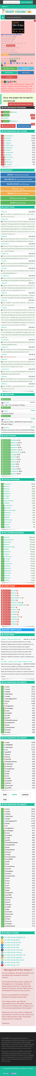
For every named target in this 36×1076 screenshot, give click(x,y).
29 (3, 876)
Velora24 (14, 621)
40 (3, 902)
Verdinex (14, 619)
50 (3, 926)
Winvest (8, 138)
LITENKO (14, 614)
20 (2, 732)
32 (3, 883)
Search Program (26, 2)
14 (2, 515)
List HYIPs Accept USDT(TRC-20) (14, 955)
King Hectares (8, 501)
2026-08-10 (6, 610)
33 (3, 885)
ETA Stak (14, 595)
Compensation (25, 126)
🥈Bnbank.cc (14, 121)
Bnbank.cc (9, 148)
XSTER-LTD (14, 610)
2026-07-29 (6, 619)
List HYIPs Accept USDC (11, 945)
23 (3, 861)
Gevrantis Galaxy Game (19, 605)
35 (3, 890)
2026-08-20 (6, 605)
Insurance (9, 77)
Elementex (9, 136)
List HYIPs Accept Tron (11, 965)
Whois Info (26, 68)
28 (3, 873)
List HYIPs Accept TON (11, 947)
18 (2, 524)
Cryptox (8, 143)
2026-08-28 (6, 407)
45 (3, 914)
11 (2, 160)
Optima (13, 600)
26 (3, 869)
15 (2, 517)
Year (4, 800)
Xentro (13, 607)
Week (5, 795)
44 (3, 912)
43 (3, 909)
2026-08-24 (6, 416)
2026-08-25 (6, 593)
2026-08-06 (6, 612)
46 (3, 916)
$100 (33, 124)
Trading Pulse (15, 617)
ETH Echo (9, 157)
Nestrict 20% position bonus (11, 639)
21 (3, 857)
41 (3, 904)
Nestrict (13, 593)
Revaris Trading (16, 602)
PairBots (8, 140)
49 (3, 924)
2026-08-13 (6, 607)
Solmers (8, 150)
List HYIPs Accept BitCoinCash (13, 960)
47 (3, 919)
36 (3, 892)
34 (3, 888)
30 (3, 878)
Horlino (4, 261)
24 (3, 864)
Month (14, 795)
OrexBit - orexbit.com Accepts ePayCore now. (17, 661)
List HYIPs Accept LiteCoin (12, 952)
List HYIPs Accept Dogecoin (12, 957)
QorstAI (4, 354)
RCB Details (9, 72)
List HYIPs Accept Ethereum (13, 950)
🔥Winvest (13, 112)
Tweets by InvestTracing (7, 632)
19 (2, 527)
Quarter (25, 795)
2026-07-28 (6, 624)
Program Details (9, 68)
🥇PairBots (4, 118)
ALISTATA (14, 612)
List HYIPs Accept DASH (11, 962)
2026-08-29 (6, 399)
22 (3, 859)
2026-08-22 (6, 595)
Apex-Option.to (16, 598)
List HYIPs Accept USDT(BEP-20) (14, 937)
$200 (33, 118)
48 (3, 921)
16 (2, 520)
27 (3, 871)
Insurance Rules (8, 126)
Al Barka (14, 624)
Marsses (14, 445)
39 (3, 900)
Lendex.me (9, 152)
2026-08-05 (6, 617)
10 (2, 157)
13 (2, 164)
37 (3, 895)
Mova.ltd (9, 162)
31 (3, 881)
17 (2, 522)
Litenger (9, 164)
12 (2, 162)
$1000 (32, 115)
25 (3, 866)
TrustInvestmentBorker (12, 34)
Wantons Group (16, 452)
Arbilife (7, 517)
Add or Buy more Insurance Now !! (20, 104)
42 (3, 907)
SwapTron (5, 253)
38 (3, 897)
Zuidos (8, 160)
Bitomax (8, 155)
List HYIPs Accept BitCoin (12, 942)
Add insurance (26, 72)
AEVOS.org (9, 145)
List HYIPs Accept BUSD (11, 940)
